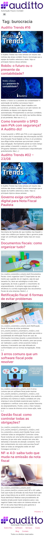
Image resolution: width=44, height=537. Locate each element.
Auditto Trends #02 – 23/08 (17, 157)
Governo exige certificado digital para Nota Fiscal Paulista (21, 201)
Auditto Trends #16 (15, 27)
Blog (17, 531)
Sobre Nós (8, 528)
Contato (25, 531)
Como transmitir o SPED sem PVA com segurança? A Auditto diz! (21, 125)
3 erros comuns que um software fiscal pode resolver (19, 358)
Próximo (38, 512)
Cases (37, 528)
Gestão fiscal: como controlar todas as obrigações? (16, 418)
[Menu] (4, 14)
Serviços (28, 528)
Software (18, 528)
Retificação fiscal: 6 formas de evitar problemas (22, 297)
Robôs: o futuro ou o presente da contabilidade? (16, 69)
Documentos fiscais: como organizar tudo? (21, 245)
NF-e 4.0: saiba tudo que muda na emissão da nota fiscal (21, 457)
